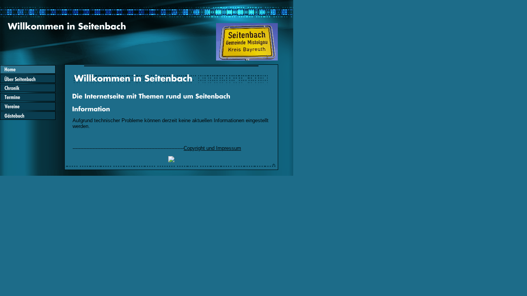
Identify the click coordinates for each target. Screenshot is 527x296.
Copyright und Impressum (212, 148)
